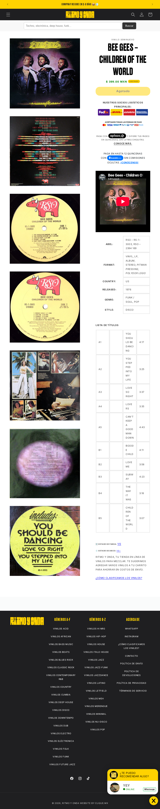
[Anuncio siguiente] (152, 4)
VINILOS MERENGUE (96, 706)
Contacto (131, 656)
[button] (8, 14)
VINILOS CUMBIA (60, 694)
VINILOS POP (97, 729)
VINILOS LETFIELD (96, 690)
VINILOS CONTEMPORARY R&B (61, 677)
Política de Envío (131, 663)
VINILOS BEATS (61, 652)
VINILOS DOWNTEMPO (61, 717)
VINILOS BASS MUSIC (61, 644)
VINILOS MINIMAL (96, 714)
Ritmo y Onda (70, 803)
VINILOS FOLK (61, 748)
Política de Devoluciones (131, 673)
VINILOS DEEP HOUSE (61, 702)
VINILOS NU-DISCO (96, 721)
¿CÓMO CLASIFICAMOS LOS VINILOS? (119, 577)
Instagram (131, 636)
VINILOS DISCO (60, 710)
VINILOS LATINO (96, 683)
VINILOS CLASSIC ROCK (60, 667)
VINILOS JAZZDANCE (96, 675)
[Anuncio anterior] (7, 4)
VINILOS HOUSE (96, 644)
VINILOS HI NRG (96, 628)
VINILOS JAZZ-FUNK (96, 667)
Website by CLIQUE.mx (94, 803)
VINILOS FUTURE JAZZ (62, 764)
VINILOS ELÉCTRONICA (61, 741)
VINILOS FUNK (61, 756)
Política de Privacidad (131, 683)
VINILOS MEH (96, 698)
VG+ (118, 551)
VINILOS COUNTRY (60, 687)
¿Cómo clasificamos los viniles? (131, 646)
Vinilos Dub (60, 725)
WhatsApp (131, 628)
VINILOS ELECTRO (61, 733)
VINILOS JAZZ (96, 659)
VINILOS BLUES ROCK (61, 659)
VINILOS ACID (61, 628)
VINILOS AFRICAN (61, 636)
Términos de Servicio (133, 690)
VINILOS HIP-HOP (96, 636)
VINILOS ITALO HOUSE (96, 652)
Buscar (129, 25)
